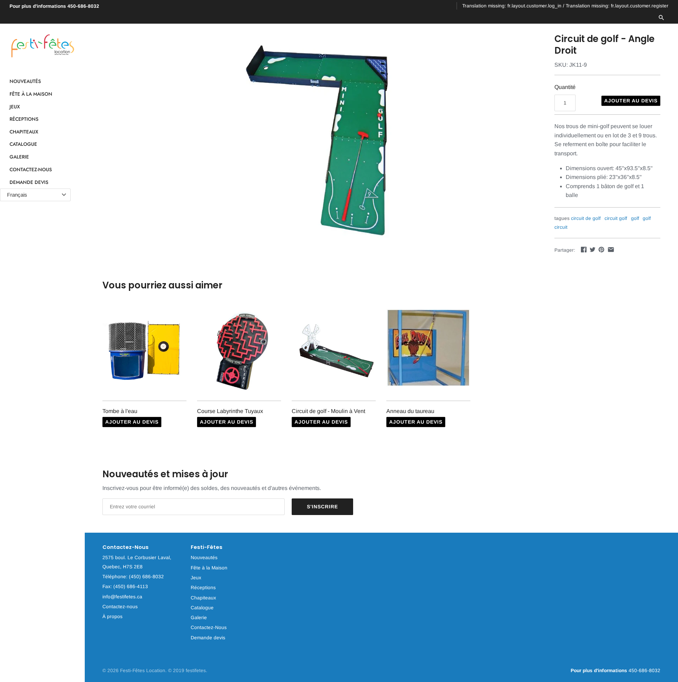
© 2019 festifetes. (187, 670)
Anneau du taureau (410, 411)
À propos (112, 616)
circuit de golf (586, 218)
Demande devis (29, 182)
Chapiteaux (24, 131)
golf (635, 218)
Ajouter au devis (631, 100)
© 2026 (111, 670)
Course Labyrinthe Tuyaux (230, 411)
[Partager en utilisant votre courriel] (610, 249)
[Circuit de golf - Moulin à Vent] (334, 351)
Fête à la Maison (31, 93)
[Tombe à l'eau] (144, 351)
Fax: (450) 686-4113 (125, 586)
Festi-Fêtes (206, 547)
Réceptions (24, 119)
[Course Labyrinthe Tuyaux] (239, 351)
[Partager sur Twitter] (592, 249)
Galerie (19, 156)
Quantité (565, 87)
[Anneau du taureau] (428, 351)
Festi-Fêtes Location (142, 670)
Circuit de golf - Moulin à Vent (328, 411)
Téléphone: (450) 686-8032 (133, 576)
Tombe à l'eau (119, 411)
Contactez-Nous (31, 169)
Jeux (15, 106)
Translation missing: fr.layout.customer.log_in (511, 5)
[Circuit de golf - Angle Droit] (319, 139)
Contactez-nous (120, 606)
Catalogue (23, 144)
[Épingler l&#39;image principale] (601, 249)
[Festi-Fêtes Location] (42, 46)
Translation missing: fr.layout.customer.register (617, 5)
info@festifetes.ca (122, 596)
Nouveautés (25, 81)
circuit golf (616, 218)
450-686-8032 (54, 6)
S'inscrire (322, 506)
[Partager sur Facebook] (584, 249)
